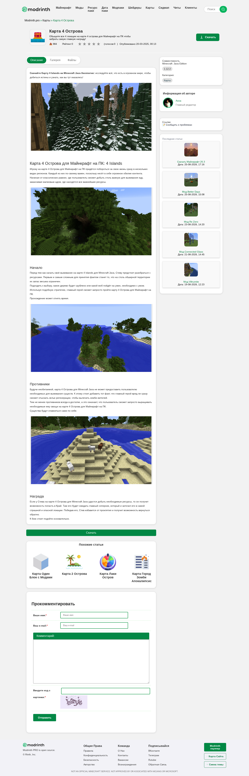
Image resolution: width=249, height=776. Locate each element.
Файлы (72, 60)
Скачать (210, 37)
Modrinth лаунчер (215, 747)
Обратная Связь (157, 764)
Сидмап (164, 7)
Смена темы (216, 764)
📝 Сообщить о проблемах (177, 124)
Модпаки (118, 7)
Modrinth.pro (32, 20)
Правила (88, 750)
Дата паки (105, 9)
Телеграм (153, 755)
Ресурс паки (92, 9)
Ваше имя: (40, 615)
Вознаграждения (127, 764)
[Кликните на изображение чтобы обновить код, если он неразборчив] (73, 708)
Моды (80, 7)
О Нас (121, 750)
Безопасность (91, 760)
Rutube (152, 760)
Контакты (123, 755)
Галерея (55, 60)
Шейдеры (134, 7)
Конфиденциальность (96, 755)
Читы (177, 7)
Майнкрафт (63, 7)
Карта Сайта (216, 756)
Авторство (89, 764)
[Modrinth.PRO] (36, 9)
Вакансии (123, 760)
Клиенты (191, 7)
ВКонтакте (154, 750)
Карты (150, 7)
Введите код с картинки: (41, 691)
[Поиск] (223, 9)
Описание (36, 60)
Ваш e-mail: (40, 625)
